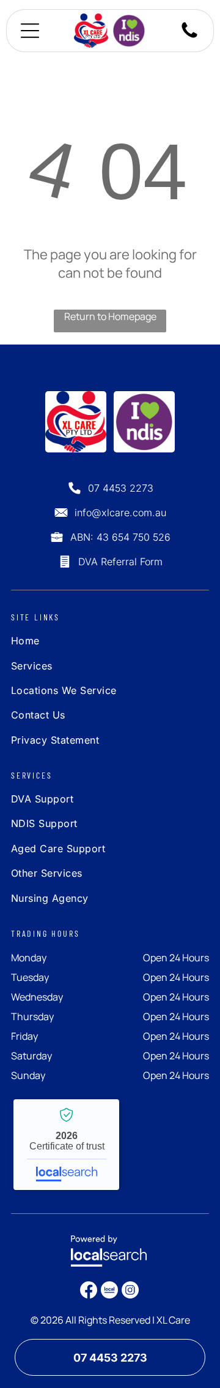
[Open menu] (30, 30)
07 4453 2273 (120, 488)
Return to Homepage (110, 316)
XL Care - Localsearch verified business (66, 1144)
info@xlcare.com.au (120, 512)
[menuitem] (83, 643)
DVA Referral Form (120, 561)
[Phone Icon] (189, 37)
